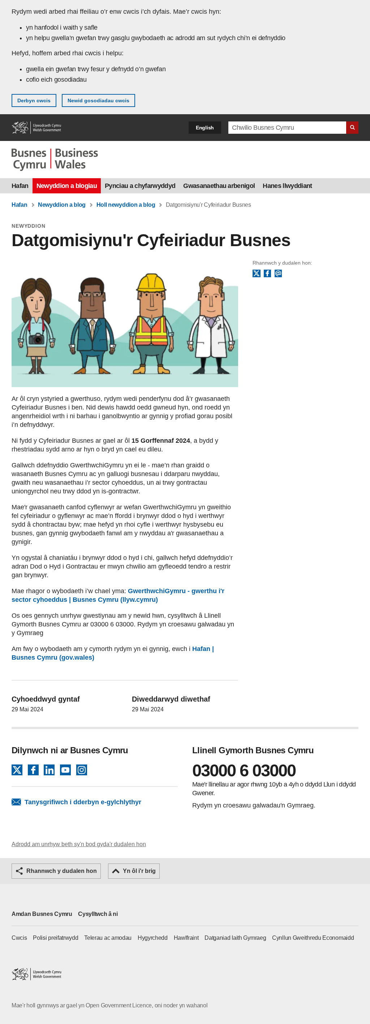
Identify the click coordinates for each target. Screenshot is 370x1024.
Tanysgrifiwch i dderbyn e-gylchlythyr (83, 802)
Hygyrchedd (153, 938)
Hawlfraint (186, 938)
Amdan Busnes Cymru (42, 914)
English (205, 127)
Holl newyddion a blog (125, 205)
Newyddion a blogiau (66, 185)
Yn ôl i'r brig (139, 871)
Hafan (20, 185)
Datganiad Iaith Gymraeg (235, 938)
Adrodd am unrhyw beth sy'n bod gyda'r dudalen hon (79, 844)
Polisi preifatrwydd (55, 938)
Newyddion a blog (62, 205)
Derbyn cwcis (34, 100)
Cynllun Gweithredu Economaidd (313, 938)
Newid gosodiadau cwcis (98, 100)
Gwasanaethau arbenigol (219, 185)
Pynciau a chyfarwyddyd (140, 185)
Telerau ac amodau (108, 938)
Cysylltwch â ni (98, 914)
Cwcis (19, 938)
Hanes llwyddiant (287, 185)
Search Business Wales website (352, 127)
